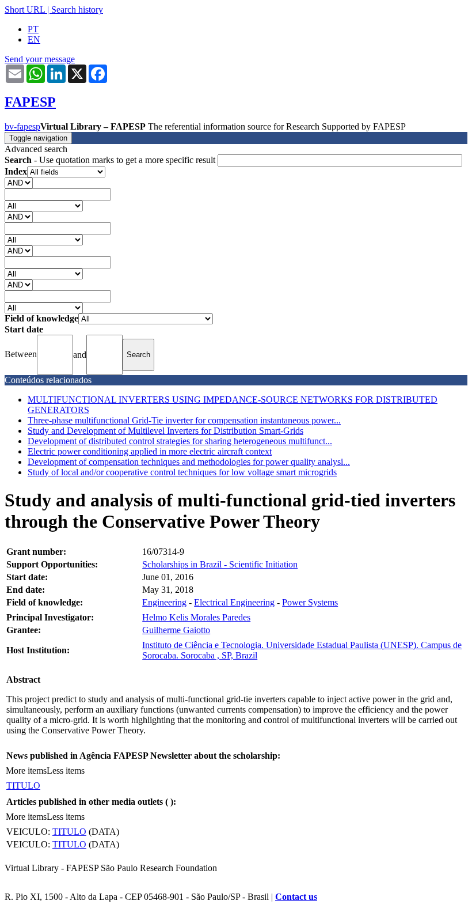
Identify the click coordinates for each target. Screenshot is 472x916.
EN (34, 39)
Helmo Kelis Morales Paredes (196, 617)
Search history (77, 9)
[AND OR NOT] (19, 182)
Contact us (296, 897)
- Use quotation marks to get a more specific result (111, 160)
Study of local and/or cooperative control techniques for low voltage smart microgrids (182, 472)
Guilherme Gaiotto (176, 630)
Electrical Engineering (234, 602)
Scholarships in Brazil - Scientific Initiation (220, 564)
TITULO (23, 785)
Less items (66, 770)
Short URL (25, 9)
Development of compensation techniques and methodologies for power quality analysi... (189, 462)
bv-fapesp (22, 126)
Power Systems (310, 602)
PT (33, 29)
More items (26, 770)
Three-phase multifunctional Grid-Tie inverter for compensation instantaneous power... (184, 420)
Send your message (40, 59)
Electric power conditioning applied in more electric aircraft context (150, 451)
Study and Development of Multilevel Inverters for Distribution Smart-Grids (165, 431)
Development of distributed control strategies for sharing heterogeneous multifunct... (180, 441)
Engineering (164, 602)
